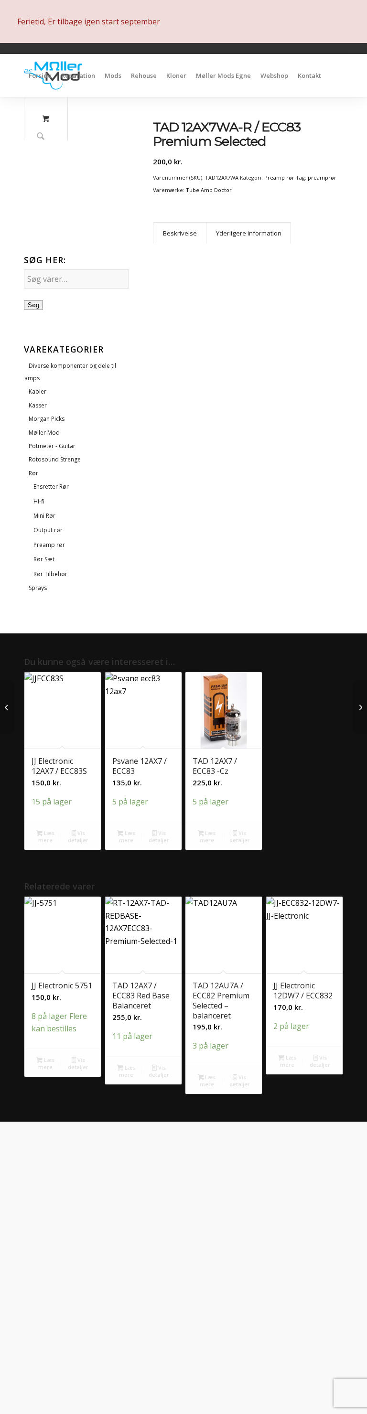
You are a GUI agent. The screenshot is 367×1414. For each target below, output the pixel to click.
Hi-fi (38, 501)
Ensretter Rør (51, 486)
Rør (33, 473)
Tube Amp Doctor (209, 189)
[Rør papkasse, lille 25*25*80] (359, 707)
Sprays (38, 588)
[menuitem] (40, 75)
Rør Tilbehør (50, 574)
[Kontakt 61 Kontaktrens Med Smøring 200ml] (7, 707)
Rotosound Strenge (55, 459)
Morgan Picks (47, 419)
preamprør (322, 177)
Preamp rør (49, 545)
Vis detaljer (78, 836)
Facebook (74, 1344)
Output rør (48, 530)
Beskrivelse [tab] (180, 233)
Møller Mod (44, 432)
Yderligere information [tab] (248, 233)
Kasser (38, 405)
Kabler (37, 391)
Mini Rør (44, 516)
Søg (33, 305)
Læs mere (46, 836)
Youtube (72, 1371)
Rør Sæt (43, 559)
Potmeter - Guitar (52, 446)
